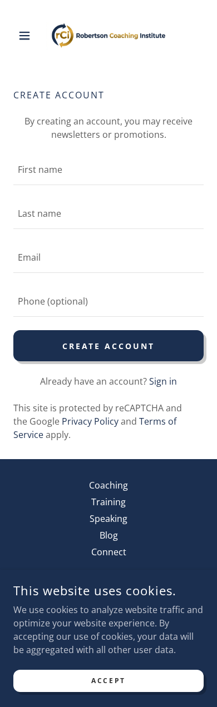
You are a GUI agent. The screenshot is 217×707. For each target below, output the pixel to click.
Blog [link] (109, 535)
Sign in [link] (163, 381)
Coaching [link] (108, 485)
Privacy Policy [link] (90, 421)
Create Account (108, 346)
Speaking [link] (108, 518)
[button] (27, 35)
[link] (108, 35)
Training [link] (108, 502)
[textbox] (108, 170)
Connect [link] (108, 552)
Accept (108, 680)
